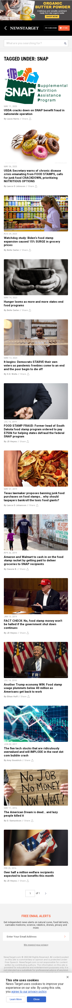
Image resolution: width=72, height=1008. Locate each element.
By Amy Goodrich (13, 760)
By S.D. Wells (10, 374)
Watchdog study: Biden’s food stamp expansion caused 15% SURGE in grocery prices (32, 241)
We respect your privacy (36, 945)
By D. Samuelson (12, 820)
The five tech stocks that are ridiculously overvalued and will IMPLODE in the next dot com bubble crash (33, 752)
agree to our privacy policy (28, 991)
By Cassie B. (10, 569)
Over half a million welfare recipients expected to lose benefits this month (29, 874)
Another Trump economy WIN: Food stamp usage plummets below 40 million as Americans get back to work (33, 688)
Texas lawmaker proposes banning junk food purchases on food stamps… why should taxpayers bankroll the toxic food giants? (34, 496)
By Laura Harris (11, 119)
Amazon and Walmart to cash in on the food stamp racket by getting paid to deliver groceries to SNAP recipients (33, 560)
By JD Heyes (10, 441)
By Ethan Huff (11, 696)
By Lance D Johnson (14, 186)
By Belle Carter (11, 250)
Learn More (16, 999)
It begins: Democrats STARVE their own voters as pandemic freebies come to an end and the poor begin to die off (34, 365)
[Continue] (65, 936)
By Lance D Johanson (15, 505)
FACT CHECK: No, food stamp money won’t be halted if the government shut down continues (33, 624)
